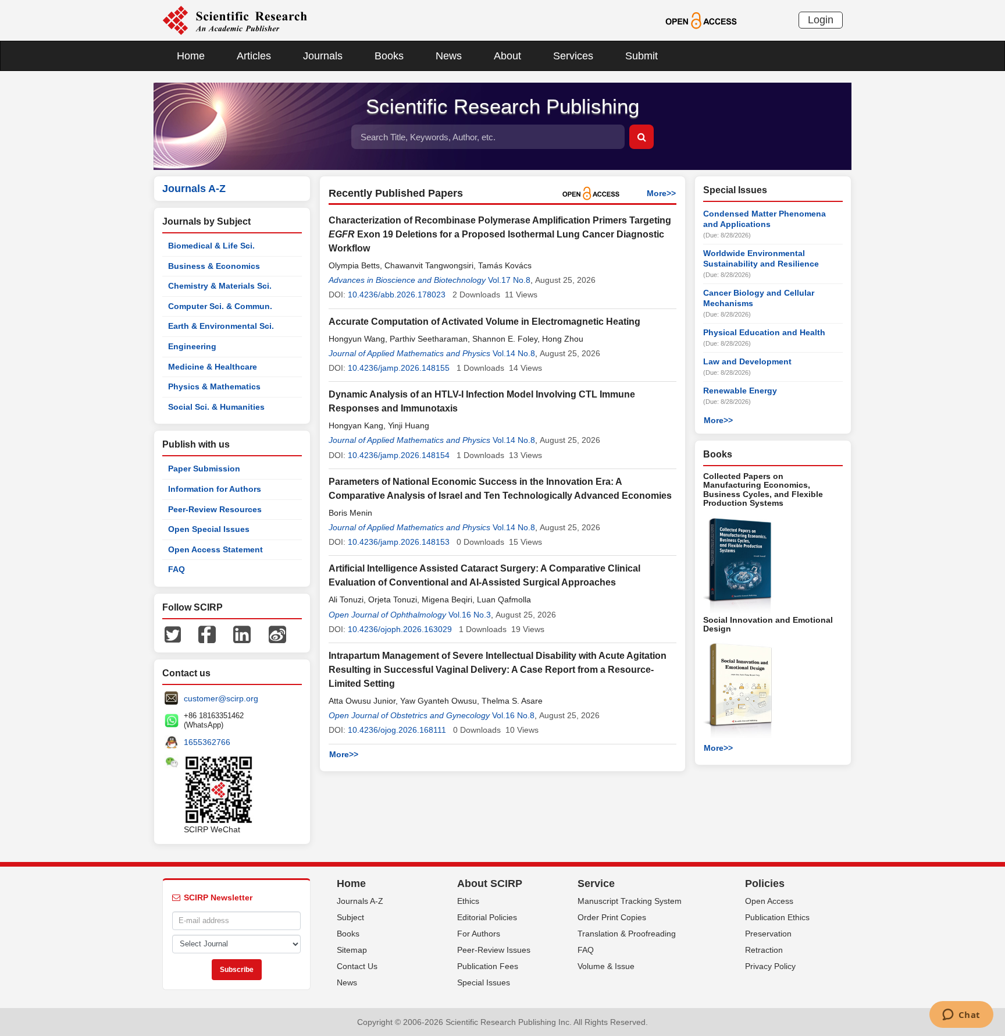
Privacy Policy (770, 966)
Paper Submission (204, 468)
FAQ (176, 569)
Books (389, 56)
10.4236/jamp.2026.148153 (399, 542)
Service (596, 883)
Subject (350, 917)
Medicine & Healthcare (212, 366)
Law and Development (747, 361)
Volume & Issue (606, 966)
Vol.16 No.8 (513, 715)
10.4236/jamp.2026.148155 (399, 367)
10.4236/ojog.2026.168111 (397, 730)
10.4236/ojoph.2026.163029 (400, 629)
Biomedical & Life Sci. (211, 245)
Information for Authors (214, 489)
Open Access (769, 901)
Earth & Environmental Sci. (221, 326)
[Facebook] (207, 633)
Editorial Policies (487, 917)
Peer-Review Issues (493, 950)
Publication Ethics (777, 917)
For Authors (478, 933)
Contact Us (357, 966)
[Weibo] (277, 633)
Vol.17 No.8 (509, 280)
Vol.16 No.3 (469, 614)
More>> (661, 193)
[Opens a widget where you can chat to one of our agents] (961, 1015)
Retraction (764, 950)
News (449, 56)
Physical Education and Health (764, 332)
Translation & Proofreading (627, 933)
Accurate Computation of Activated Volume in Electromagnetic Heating (484, 322)
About (507, 56)
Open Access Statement (215, 549)
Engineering (192, 346)
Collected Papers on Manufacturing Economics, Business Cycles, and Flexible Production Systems (763, 489)
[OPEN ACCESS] (701, 19)
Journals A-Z (360, 901)
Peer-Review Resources (215, 509)
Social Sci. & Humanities (216, 406)
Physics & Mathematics (214, 386)
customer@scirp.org (221, 698)
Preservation (768, 933)
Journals (323, 56)
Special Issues (483, 982)
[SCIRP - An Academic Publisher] (234, 19)
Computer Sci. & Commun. (220, 306)
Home (191, 56)
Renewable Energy (740, 390)
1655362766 (207, 742)
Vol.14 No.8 (514, 353)
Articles (254, 56)
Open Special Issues (209, 529)
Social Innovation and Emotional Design (768, 624)
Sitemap (352, 950)
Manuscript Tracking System (630, 901)
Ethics (468, 901)
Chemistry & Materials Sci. (220, 285)
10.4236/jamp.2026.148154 (399, 455)
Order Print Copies (612, 917)
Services (573, 56)
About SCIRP (489, 883)
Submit (641, 56)
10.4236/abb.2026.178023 (397, 294)
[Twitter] (173, 633)
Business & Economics (214, 266)
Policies (765, 883)
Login (820, 20)
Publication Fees (487, 966)
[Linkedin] (242, 633)
